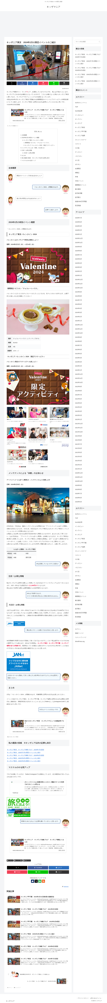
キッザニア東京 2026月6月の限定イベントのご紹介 (23, 758)
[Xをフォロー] (36, 881)
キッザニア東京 (19, 860)
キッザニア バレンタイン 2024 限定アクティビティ (40, 145)
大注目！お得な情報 (29, 153)
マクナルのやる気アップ (29, 160)
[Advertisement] (53, 24)
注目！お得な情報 (27, 150)
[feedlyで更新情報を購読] (39, 881)
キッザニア (10, 860)
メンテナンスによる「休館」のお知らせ (33, 147)
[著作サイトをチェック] (32, 881)
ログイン (78, 629)
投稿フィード (79, 633)
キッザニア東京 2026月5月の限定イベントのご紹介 (23, 761)
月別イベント (27, 860)
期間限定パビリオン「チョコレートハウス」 (37, 142)
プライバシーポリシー (83, 998)
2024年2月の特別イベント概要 (30, 137)
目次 (35, 131)
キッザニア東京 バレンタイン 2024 (33, 140)
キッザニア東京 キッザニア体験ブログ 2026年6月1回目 (25, 755)
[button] (64, 83)
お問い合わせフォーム (95, 998)
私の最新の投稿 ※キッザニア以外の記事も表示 (36, 158)
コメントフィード (80, 637)
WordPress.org (80, 641)
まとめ (24, 155)
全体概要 (24, 135)
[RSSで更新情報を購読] (43, 881)
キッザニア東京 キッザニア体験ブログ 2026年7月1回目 (25, 749)
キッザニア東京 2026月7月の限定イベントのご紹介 (23, 752)
